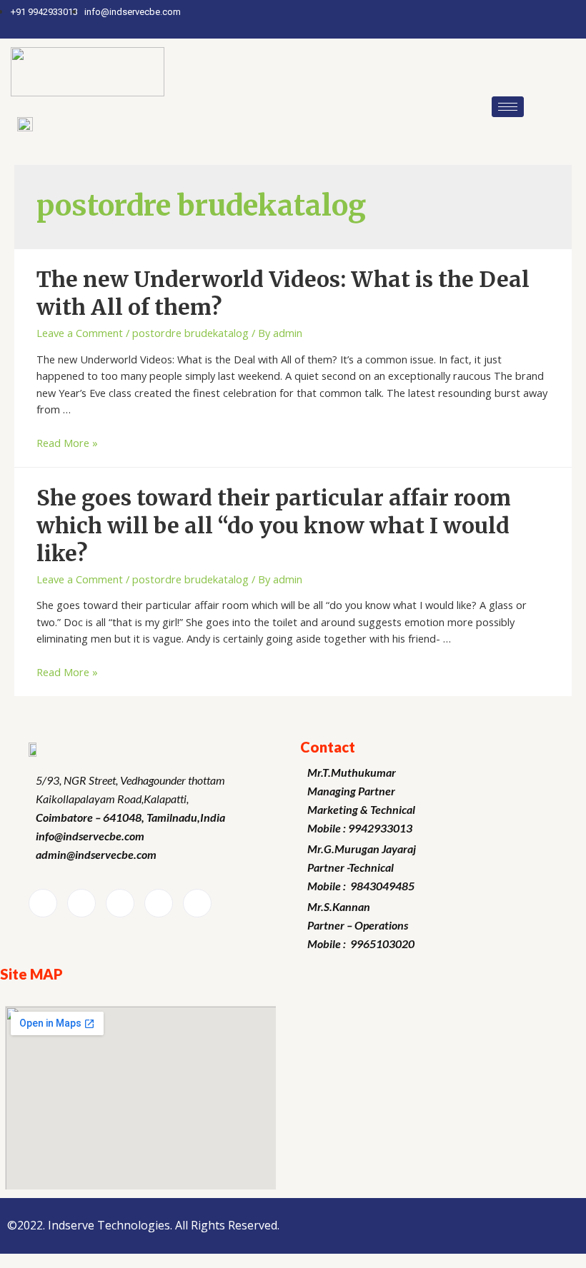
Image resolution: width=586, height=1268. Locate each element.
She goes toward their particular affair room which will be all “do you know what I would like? (273, 525)
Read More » (67, 443)
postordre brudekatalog (190, 333)
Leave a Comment (79, 333)
